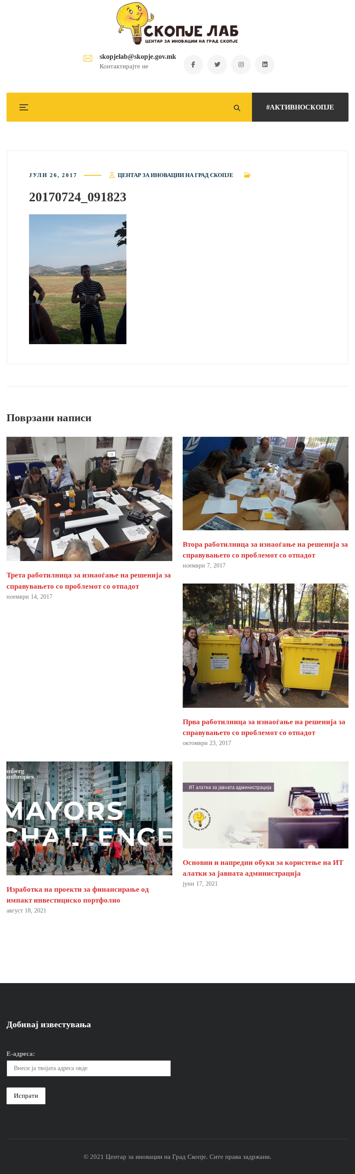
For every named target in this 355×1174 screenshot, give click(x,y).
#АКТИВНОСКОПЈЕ (300, 107)
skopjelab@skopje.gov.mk (138, 56)
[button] (77, 279)
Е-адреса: (20, 1053)
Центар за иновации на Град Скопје (175, 175)
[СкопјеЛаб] (177, 23)
